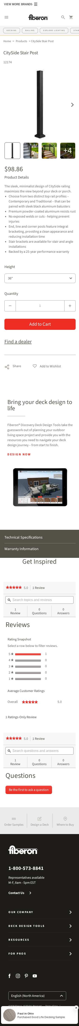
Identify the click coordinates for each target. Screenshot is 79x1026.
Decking (12, 30)
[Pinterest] (26, 976)
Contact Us (16, 893)
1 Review (39, 588)
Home (7, 41)
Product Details (16, 177)
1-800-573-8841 (26, 868)
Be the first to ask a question (29, 790)
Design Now (19, 454)
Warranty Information (21, 549)
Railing (30, 30)
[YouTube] (35, 976)
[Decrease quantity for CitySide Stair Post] (10, 306)
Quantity (11, 293)
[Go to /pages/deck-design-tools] (40, 487)
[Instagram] (18, 976)
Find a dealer (18, 341)
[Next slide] (72, 104)
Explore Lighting (54, 30)
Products (21, 41)
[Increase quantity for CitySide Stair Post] (69, 306)
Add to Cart (40, 324)
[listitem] (14, 821)
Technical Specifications (23, 537)
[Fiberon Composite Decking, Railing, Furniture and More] (38, 17)
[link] (14, 588)
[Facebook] (10, 976)
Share (12, 366)
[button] (6, 17)
